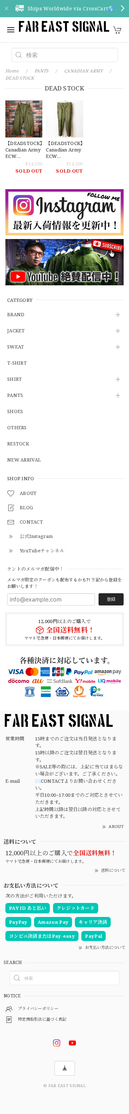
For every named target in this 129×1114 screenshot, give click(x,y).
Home (12, 71)
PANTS (15, 395)
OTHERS (17, 428)
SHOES (15, 412)
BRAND (16, 315)
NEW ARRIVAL (24, 460)
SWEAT (15, 347)
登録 (111, 599)
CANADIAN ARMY (83, 71)
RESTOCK (18, 444)
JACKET (16, 331)
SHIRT (14, 379)
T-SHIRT (17, 363)
